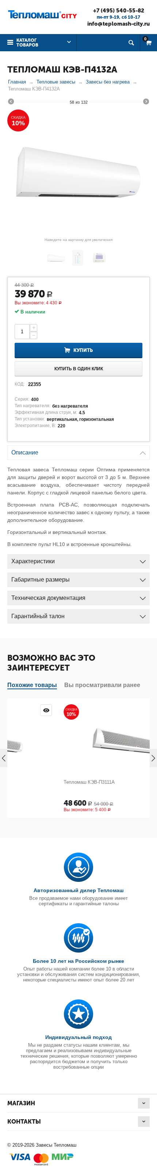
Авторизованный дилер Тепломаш (79, 890)
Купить (83, 350)
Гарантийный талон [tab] (38, 616)
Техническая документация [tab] (48, 598)
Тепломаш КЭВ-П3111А (45, 782)
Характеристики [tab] (33, 561)
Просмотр (144, 710)
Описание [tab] (24, 452)
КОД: (19, 384)
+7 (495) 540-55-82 (118, 10)
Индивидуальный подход (78, 1037)
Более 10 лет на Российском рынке (78, 961)
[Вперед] (146, 103)
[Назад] (11, 103)
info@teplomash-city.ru (118, 24)
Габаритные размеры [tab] (40, 579)
